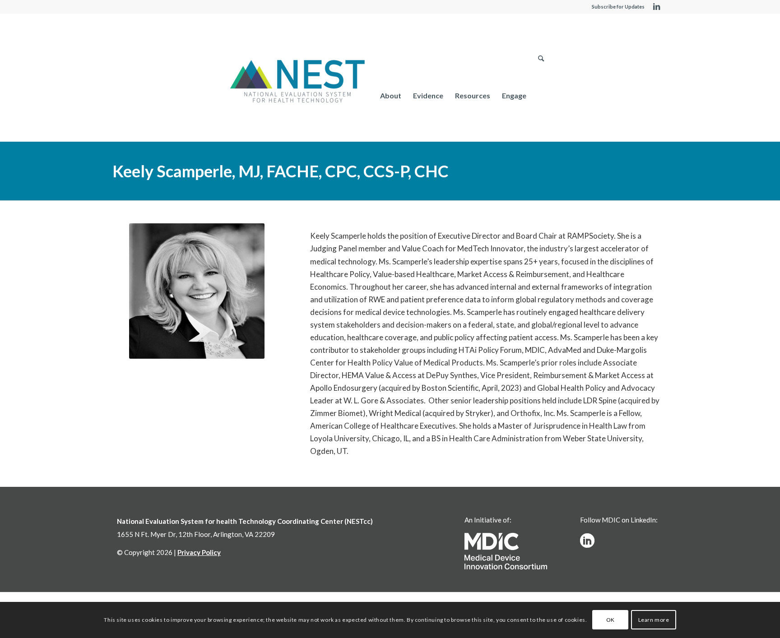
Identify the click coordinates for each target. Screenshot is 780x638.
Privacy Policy (199, 552)
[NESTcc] (297, 82)
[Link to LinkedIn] (656, 7)
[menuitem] (390, 95)
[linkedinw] (587, 540)
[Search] (541, 95)
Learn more (653, 619)
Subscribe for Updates (618, 6)
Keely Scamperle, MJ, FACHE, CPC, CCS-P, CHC (280, 171)
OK (610, 619)
